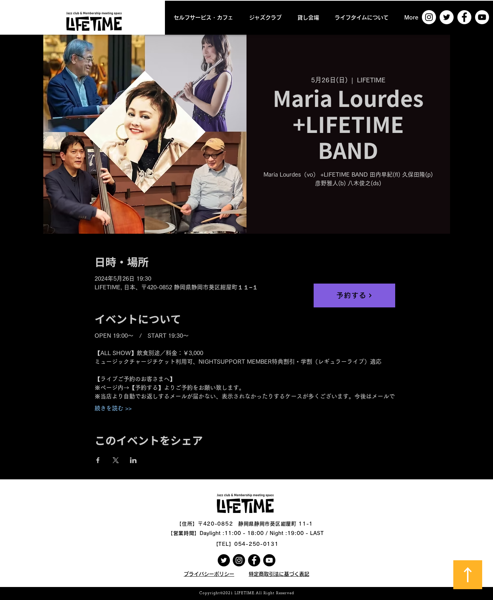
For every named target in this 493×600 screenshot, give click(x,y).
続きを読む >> (113, 408)
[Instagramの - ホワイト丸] (429, 17)
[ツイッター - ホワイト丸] (447, 17)
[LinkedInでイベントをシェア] (133, 460)
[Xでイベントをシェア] (115, 460)
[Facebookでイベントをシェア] (98, 460)
